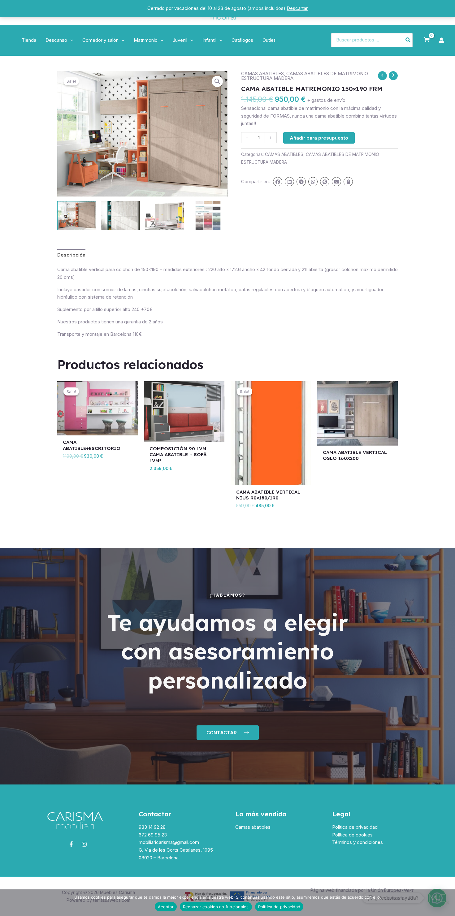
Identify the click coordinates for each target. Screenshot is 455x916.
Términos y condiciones (357, 842)
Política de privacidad (355, 827)
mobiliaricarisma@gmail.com (169, 842)
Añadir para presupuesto (319, 138)
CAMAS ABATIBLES (262, 73)
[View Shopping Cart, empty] (426, 40)
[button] (70, 40)
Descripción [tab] (71, 255)
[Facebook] (71, 844)
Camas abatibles (253, 827)
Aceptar (166, 906)
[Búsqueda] (408, 40)
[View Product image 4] (208, 216)
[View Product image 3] (164, 216)
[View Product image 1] (76, 216)
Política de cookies (352, 835)
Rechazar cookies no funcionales (216, 906)
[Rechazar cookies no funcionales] (447, 903)
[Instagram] (84, 844)
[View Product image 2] (120, 216)
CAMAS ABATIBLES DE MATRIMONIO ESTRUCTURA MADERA (304, 76)
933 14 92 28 (152, 827)
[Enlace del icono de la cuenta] (441, 40)
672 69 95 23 (153, 835)
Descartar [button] (297, 8)
